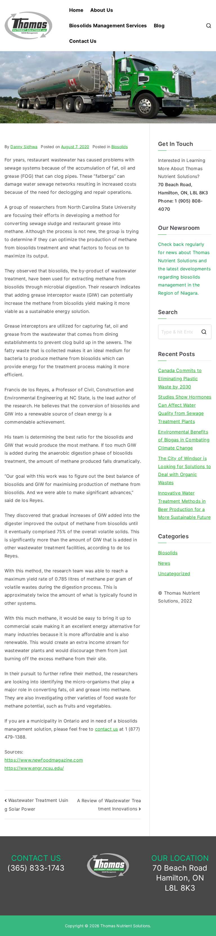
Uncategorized (174, 573)
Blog (159, 25)
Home (76, 10)
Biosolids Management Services (108, 25)
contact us (106, 729)
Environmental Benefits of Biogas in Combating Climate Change (184, 440)
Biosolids (119, 146)
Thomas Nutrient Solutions (125, 925)
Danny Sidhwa (23, 146)
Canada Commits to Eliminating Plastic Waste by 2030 (180, 379)
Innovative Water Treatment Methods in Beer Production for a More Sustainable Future (184, 505)
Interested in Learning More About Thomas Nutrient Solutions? (181, 168)
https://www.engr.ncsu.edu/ (34, 768)
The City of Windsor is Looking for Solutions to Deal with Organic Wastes (184, 470)
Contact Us (83, 41)
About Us (101, 10)
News (164, 563)
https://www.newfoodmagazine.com (43, 760)
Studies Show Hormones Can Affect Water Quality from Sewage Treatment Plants (184, 409)
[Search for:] (184, 332)
